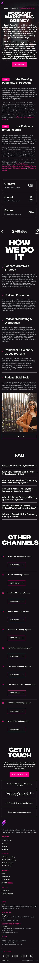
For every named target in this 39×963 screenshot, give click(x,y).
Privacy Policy (6, 960)
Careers (4, 846)
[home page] (2, 4)
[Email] (26, 956)
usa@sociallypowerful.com (10, 932)
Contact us (5, 890)
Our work (4, 843)
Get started (19, 436)
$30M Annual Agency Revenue (19, 812)
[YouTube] (13, 956)
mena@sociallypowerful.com (10, 908)
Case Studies (6, 880)
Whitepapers (6, 877)
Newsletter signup (7, 893)
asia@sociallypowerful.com (10, 920)
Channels (13, 8)
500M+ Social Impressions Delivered (19, 803)
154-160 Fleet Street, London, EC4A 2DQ (14, 941)
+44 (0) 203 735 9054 (8, 942)
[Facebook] (3, 956)
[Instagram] (17, 956)
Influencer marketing (8, 857)
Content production (8, 863)
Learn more (15, 564)
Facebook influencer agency (16, 168)
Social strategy (6, 866)
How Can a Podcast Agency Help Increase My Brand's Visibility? (17, 490)
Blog (3, 874)
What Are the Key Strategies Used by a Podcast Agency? (18, 498)
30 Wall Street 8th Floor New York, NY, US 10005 (16, 928)
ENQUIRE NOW (19, 64)
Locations (5, 849)
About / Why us (6, 840)
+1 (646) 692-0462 (7, 930)
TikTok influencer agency (15, 166)
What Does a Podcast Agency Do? (18, 465)
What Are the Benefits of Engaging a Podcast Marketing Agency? (19, 481)
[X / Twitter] (8, 956)
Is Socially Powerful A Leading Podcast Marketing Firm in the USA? (19, 506)
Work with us (17, 774)
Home (6, 8)
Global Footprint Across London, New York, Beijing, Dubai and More (19, 794)
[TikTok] (22, 956)
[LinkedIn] (31, 956)
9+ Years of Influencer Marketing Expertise (19, 785)
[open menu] (36, 3)
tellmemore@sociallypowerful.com (12, 944)
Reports (7, 883)
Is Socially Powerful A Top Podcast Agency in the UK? (18, 515)
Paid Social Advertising (9, 860)
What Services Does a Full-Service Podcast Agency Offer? (18, 473)
